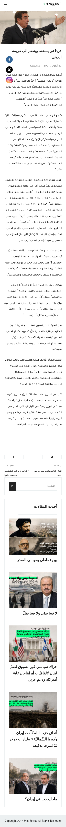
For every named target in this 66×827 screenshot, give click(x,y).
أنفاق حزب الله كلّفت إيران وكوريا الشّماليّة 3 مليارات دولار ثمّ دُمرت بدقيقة (33, 739)
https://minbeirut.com (31, 447)
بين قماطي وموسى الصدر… (35, 560)
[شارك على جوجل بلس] (14, 457)
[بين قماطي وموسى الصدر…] (33, 537)
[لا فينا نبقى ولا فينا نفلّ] (33, 590)
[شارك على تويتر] (52, 457)
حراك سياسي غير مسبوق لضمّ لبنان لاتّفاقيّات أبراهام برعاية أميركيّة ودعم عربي (33, 673)
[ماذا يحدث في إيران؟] (33, 776)
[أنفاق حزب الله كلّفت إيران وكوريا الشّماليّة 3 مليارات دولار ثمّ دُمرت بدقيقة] (33, 710)
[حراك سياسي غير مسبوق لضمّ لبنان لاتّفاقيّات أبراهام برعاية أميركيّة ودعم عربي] (33, 643)
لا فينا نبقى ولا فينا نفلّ (40, 613)
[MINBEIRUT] (43, 4)
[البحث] (12, 486)
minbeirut (41, 439)
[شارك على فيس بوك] (33, 457)
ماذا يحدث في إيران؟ (41, 799)
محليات (35, 66)
